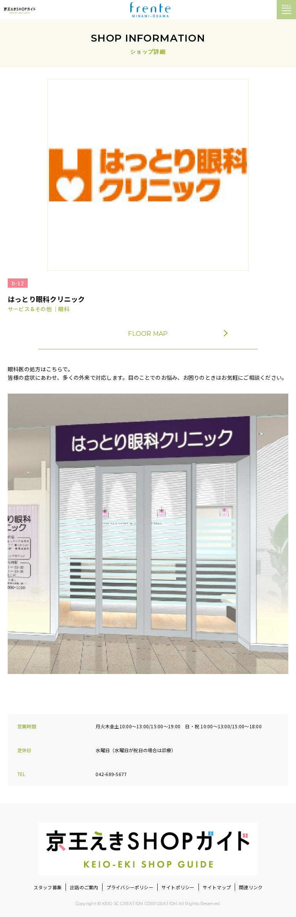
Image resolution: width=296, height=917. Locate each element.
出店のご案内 (84, 887)
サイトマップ (217, 887)
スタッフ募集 (48, 887)
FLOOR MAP (148, 333)
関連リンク (250, 887)
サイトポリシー (178, 887)
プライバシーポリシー (129, 887)
